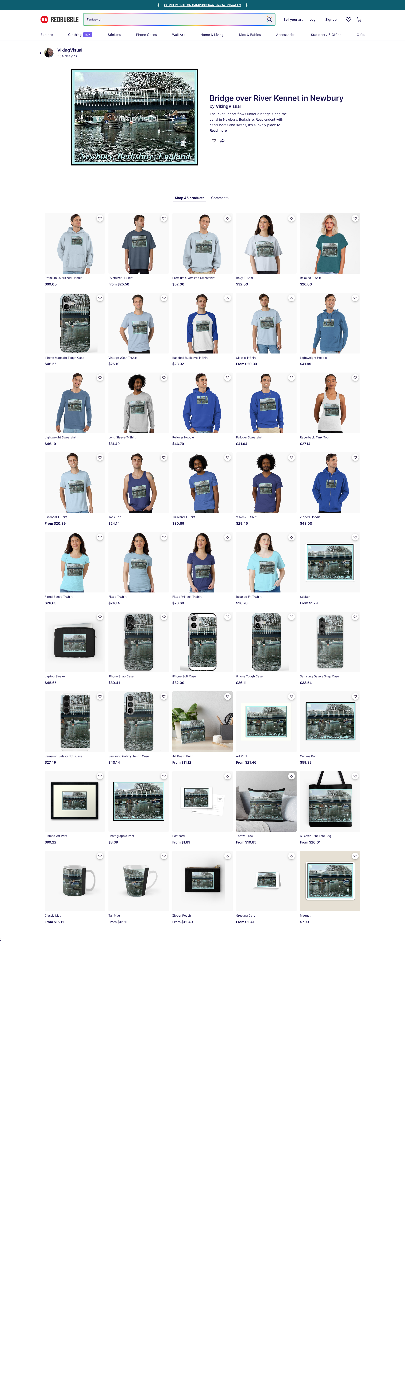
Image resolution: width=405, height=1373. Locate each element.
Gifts (360, 35)
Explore (46, 35)
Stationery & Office (326, 35)
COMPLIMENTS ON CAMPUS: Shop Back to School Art (202, 5)
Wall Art (178, 35)
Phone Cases (146, 35)
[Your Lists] (348, 19)
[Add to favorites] (214, 140)
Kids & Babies (250, 35)
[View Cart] (359, 19)
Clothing (79, 35)
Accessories (285, 35)
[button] (202, 5)
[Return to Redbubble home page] (59, 19)
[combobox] (179, 19)
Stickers (114, 35)
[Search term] (269, 19)
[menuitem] (46, 35)
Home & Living (212, 35)
